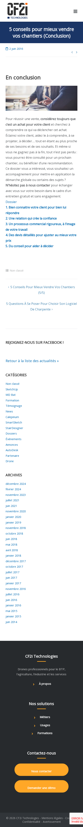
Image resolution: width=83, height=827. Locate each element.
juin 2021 (11, 506)
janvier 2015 (13, 616)
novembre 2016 (16, 589)
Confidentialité (31, 822)
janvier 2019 (13, 522)
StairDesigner (14, 428)
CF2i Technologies (27, 818)
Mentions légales (52, 818)
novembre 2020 (16, 511)
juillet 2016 (12, 594)
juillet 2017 (12, 572)
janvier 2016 (13, 605)
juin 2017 (11, 577)
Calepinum (12, 417)
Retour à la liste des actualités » (32, 360)
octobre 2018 (14, 533)
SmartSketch (14, 422)
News (9, 411)
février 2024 (13, 489)
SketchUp (12, 389)
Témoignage (14, 406)
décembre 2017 (16, 561)
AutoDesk (12, 450)
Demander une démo (41, 788)
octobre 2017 (14, 566)
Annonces (12, 444)
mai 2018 (11, 544)
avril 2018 (12, 550)
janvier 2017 (13, 583)
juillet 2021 (12, 500)
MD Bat (11, 395)
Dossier (11, 202)
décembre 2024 (16, 484)
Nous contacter (41, 771)
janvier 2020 (13, 517)
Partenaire (12, 456)
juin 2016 (11, 600)
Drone (10, 461)
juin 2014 (11, 622)
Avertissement (52, 822)
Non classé (17, 270)
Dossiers (11, 433)
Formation (12, 400)
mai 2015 (11, 611)
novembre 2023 (16, 495)
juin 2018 (11, 539)
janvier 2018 (13, 555)
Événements (13, 439)
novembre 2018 (16, 528)
